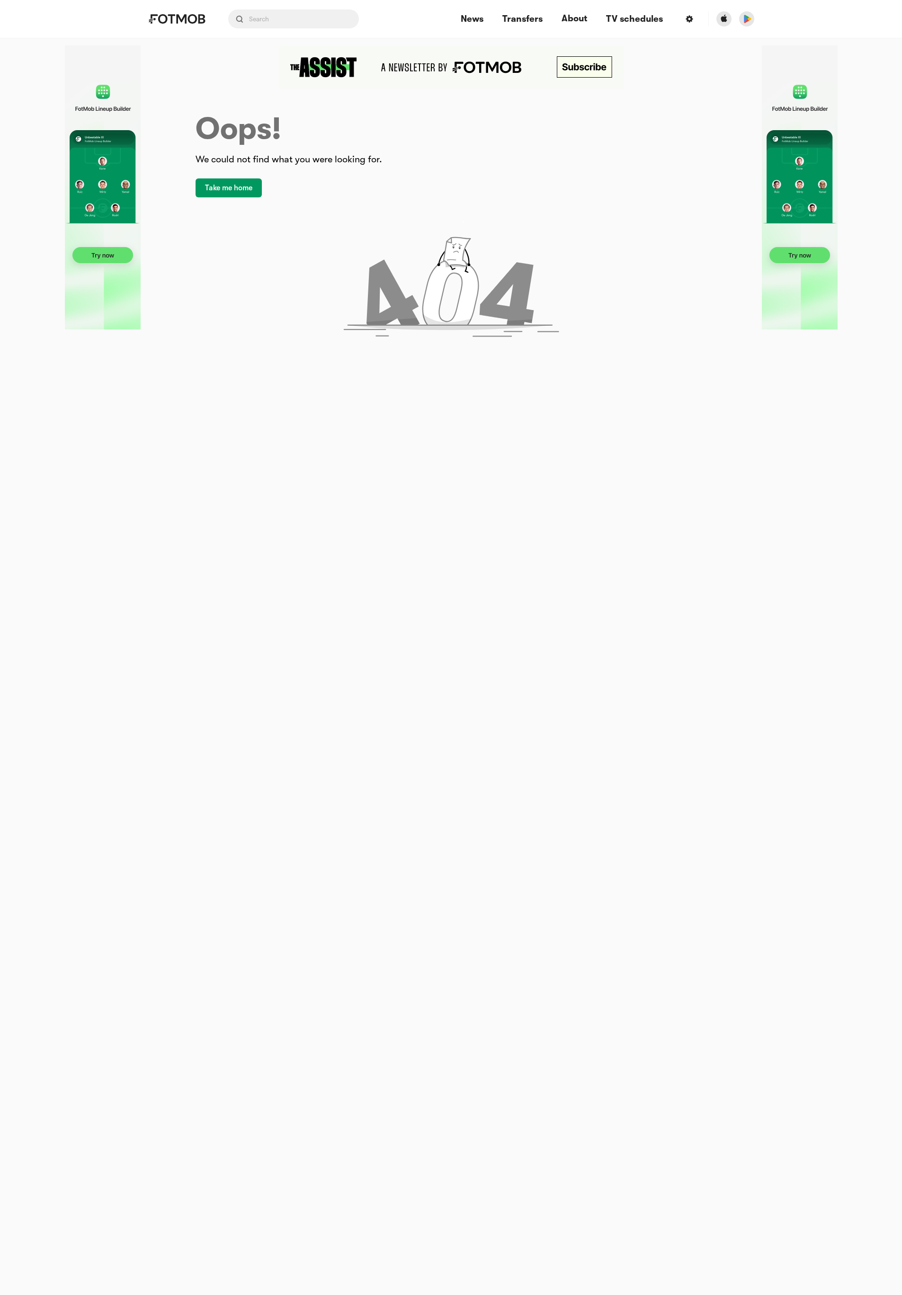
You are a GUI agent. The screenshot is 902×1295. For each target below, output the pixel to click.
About (574, 18)
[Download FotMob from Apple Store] (724, 19)
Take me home (228, 188)
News (472, 19)
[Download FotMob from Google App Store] (746, 19)
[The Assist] (451, 67)
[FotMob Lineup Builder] (103, 187)
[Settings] (689, 19)
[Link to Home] (176, 19)
